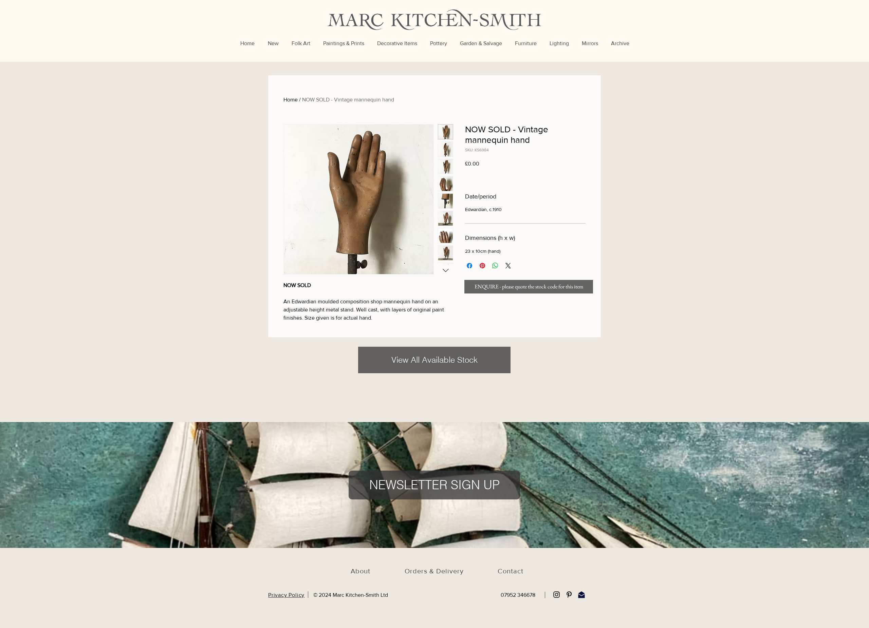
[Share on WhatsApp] (495, 266)
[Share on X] (508, 266)
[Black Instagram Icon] (556, 594)
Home (290, 99)
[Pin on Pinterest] (482, 266)
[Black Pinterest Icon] (569, 594)
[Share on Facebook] (469, 266)
